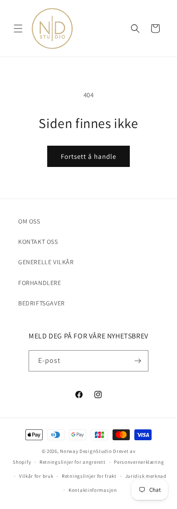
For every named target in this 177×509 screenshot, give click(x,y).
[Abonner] (138, 360)
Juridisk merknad (146, 476)
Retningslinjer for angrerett (72, 462)
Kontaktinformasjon (93, 490)
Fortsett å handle (88, 156)
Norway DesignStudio (86, 451)
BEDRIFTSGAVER (41, 303)
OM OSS (29, 221)
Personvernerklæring (139, 462)
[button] (18, 28)
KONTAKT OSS (38, 242)
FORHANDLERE (39, 283)
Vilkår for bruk (36, 476)
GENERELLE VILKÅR (46, 262)
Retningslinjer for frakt (89, 476)
